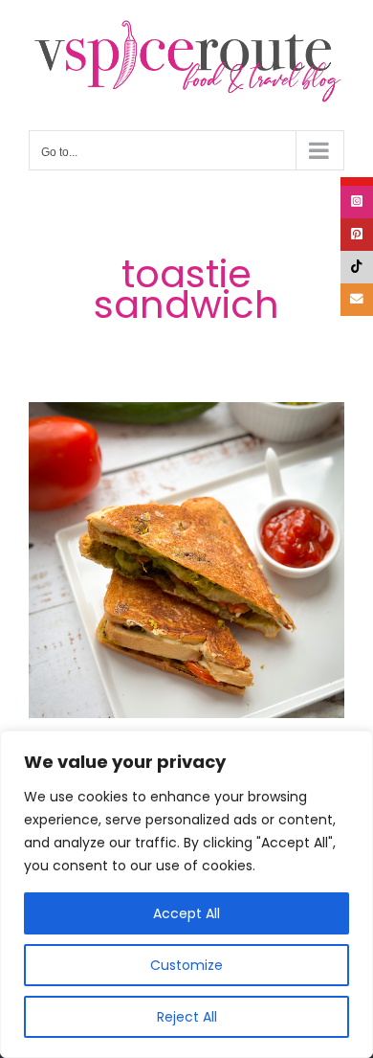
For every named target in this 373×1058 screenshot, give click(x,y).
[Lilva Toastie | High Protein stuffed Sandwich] (186, 560)
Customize (186, 965)
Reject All (187, 1016)
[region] (186, 894)
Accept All (186, 913)
